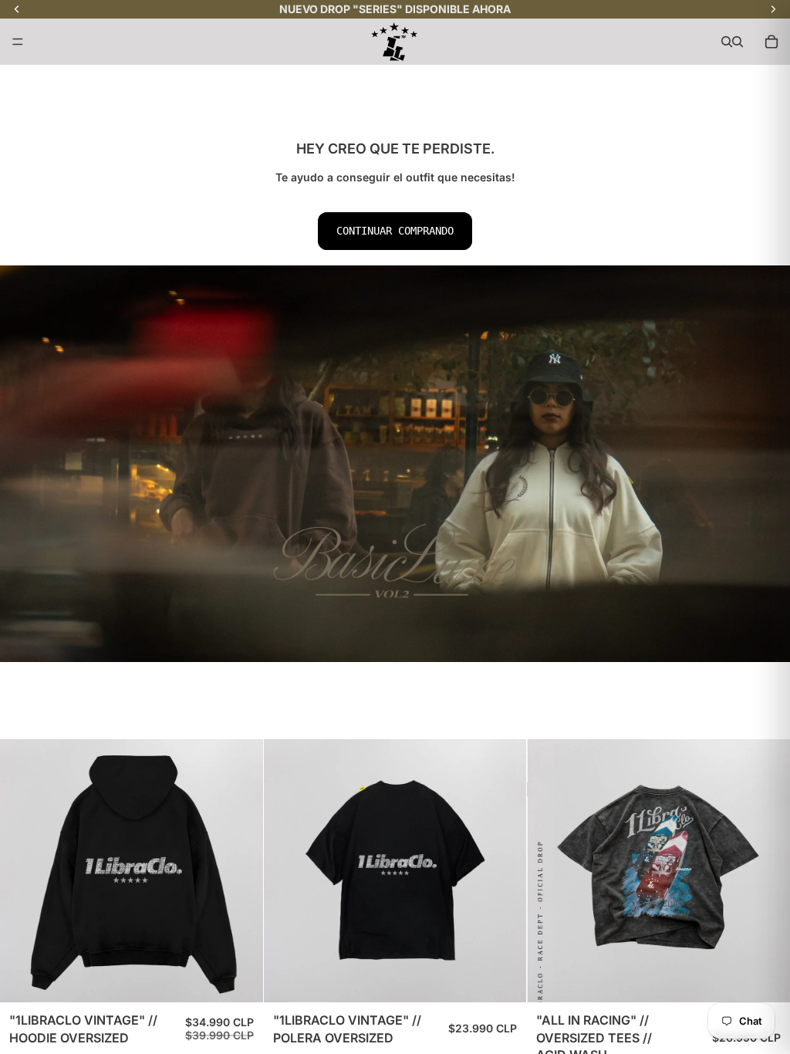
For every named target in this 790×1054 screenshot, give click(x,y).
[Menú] (17, 41)
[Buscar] (727, 42)
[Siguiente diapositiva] (767, 871)
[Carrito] (771, 42)
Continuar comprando (395, 231)
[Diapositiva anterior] (550, 871)
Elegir (252, 978)
